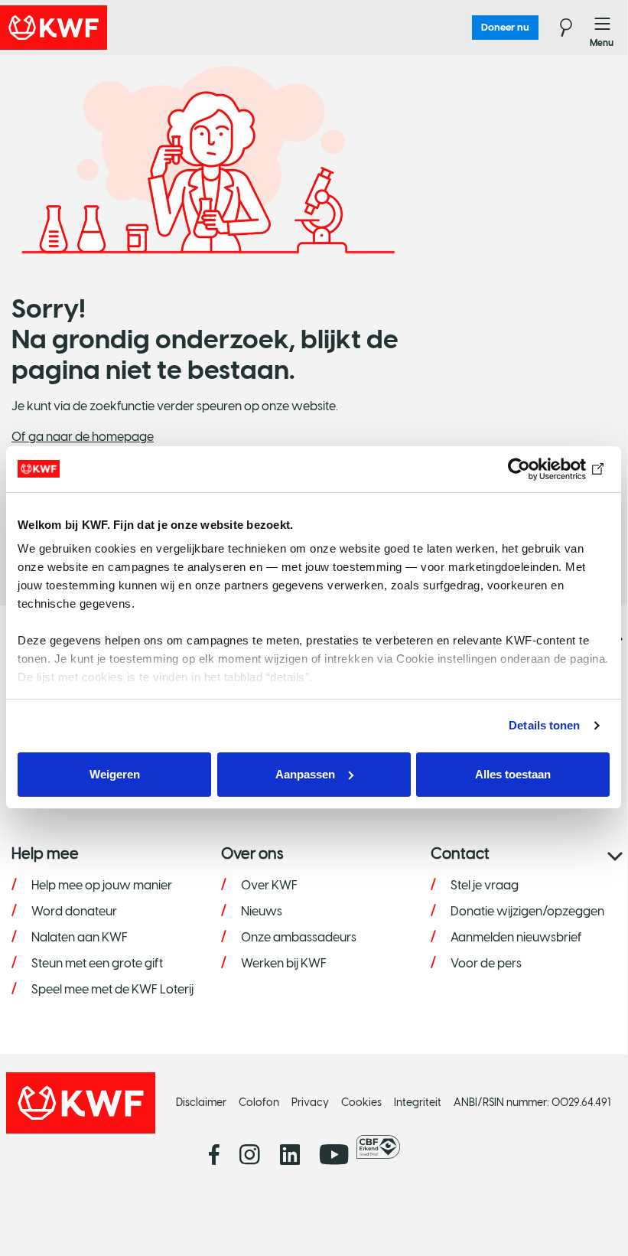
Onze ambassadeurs (298, 937)
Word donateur (74, 911)
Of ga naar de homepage (82, 436)
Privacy (310, 1102)
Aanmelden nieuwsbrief (516, 937)
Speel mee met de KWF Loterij (112, 989)
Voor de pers (486, 963)
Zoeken (557, 27)
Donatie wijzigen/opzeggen (527, 911)
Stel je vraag (485, 885)
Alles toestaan (513, 774)
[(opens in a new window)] (382, 1147)
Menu (603, 27)
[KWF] (95, 27)
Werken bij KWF (284, 963)
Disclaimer (201, 1102)
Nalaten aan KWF (79, 937)
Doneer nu (505, 27)
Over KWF (269, 885)
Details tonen (544, 725)
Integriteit (417, 1102)
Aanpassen (305, 774)
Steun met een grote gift (97, 963)
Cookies (361, 1102)
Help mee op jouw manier (101, 885)
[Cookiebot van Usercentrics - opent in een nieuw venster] (543, 469)
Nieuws (261, 911)
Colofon (259, 1102)
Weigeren (114, 774)
